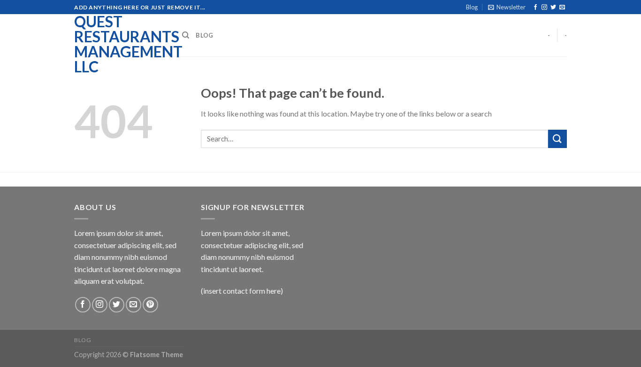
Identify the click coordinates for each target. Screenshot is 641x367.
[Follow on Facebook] (535, 7)
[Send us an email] (562, 7)
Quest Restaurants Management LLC (121, 44)
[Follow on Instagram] (544, 7)
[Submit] (557, 139)
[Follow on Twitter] (553, 7)
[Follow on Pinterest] (150, 304)
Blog (472, 7)
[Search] (185, 35)
